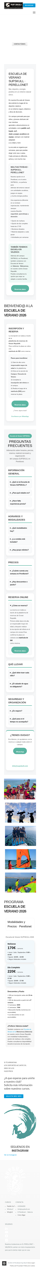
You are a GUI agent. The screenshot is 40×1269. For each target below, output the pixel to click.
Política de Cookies (29, 1266)
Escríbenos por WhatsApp (20, 416)
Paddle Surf (11, 1206)
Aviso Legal (31, 1263)
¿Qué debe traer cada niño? (19, 674)
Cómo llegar (21, 1215)
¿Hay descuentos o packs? (19, 583)
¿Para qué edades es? (21, 493)
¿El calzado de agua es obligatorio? (19, 685)
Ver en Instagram (10, 1155)
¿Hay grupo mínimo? (20, 550)
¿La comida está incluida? (17, 540)
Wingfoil (10, 1212)
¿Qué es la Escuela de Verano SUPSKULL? (20, 483)
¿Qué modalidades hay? (18, 529)
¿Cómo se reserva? (20, 605)
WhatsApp (20, 752)
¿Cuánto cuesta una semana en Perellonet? (19, 572)
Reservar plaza (20, 289)
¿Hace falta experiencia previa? (18, 502)
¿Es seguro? (17, 711)
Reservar (29, 5)
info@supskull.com (20, 766)
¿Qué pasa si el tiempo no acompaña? (19, 720)
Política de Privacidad (16, 1266)
